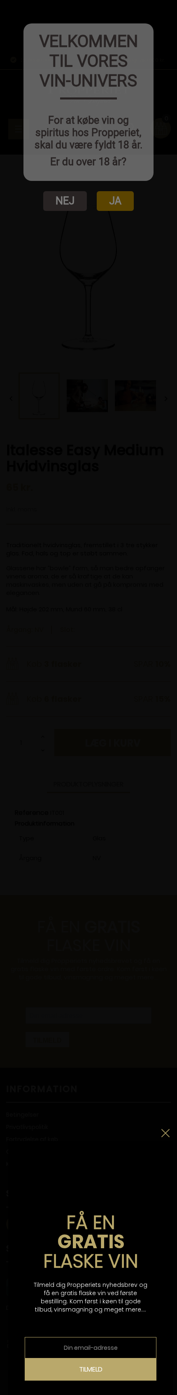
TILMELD (90, 1369)
